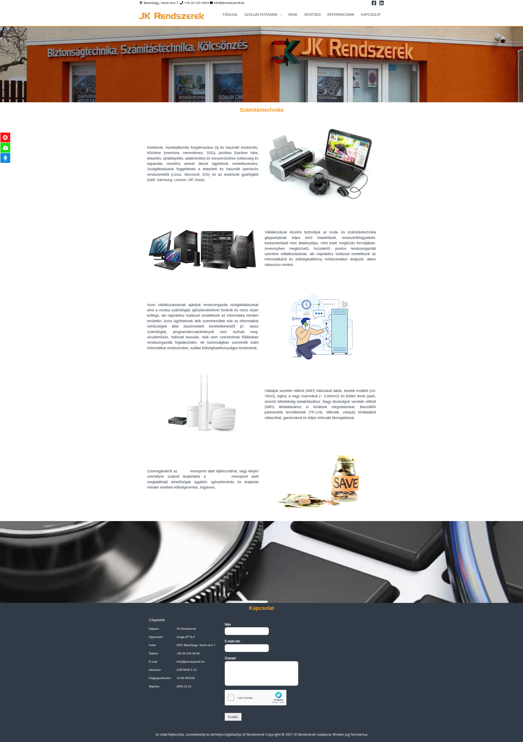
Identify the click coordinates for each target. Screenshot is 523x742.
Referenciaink (340, 14)
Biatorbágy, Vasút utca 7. (161, 3)
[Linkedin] (381, 3)
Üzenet (231, 658)
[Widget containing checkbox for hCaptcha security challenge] (255, 697)
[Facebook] (374, 3)
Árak (292, 14)
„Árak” (184, 471)
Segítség (312, 14)
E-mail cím (234, 641)
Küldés (233, 717)
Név (229, 624)
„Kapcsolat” (218, 476)
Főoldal (230, 14)
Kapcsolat (371, 14)
